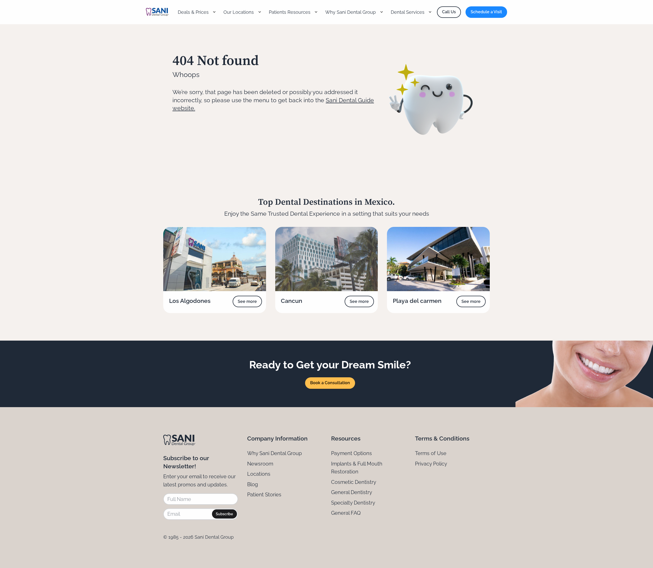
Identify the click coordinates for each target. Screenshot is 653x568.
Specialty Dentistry (353, 503)
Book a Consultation (330, 382)
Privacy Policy (431, 464)
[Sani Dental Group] (157, 12)
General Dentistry (351, 492)
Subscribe (224, 514)
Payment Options (351, 453)
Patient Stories (264, 495)
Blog (252, 484)
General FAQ (346, 513)
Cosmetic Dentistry (353, 482)
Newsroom (260, 464)
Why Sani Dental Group (274, 453)
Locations (258, 474)
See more (247, 301)
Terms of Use (430, 453)
